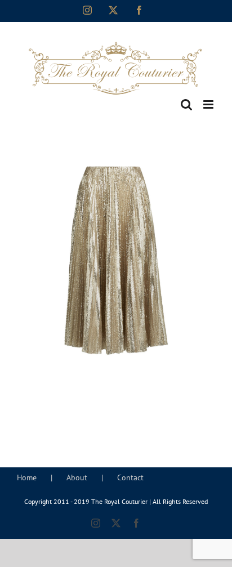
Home (27, 477)
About (76, 477)
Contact (130, 477)
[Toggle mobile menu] (209, 104)
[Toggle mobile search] (186, 104)
